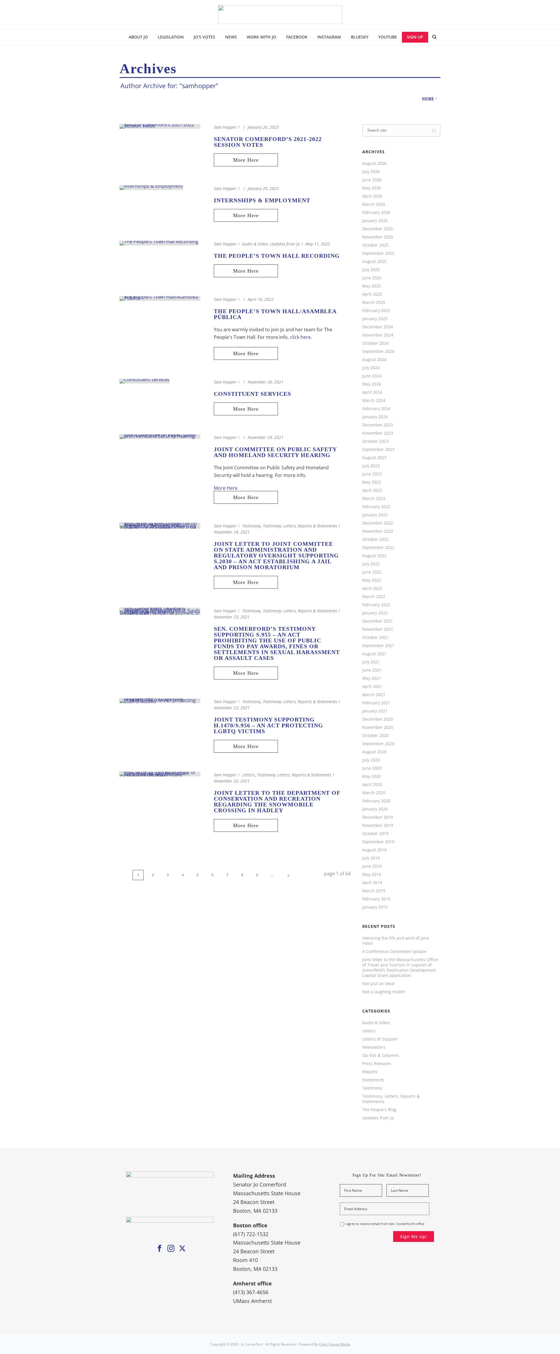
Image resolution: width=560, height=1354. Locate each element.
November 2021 (377, 629)
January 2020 (375, 809)
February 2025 (376, 310)
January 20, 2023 (263, 188)
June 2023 (372, 474)
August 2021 (374, 653)
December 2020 (377, 719)
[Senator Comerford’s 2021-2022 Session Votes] (160, 126)
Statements (373, 1080)
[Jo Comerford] (280, 14)
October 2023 (375, 441)
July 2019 (371, 858)
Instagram (329, 37)
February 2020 (376, 801)
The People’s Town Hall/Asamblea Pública (275, 314)
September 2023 (378, 449)
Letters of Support (380, 1039)
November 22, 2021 (232, 781)
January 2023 (375, 514)
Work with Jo (261, 37)
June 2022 (372, 572)
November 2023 (377, 433)
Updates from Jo (285, 244)
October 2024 (375, 343)
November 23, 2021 (232, 617)
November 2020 (377, 727)
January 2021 (375, 711)
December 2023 (377, 425)
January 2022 (375, 613)
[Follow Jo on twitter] (182, 1248)
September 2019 (378, 841)
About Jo (138, 37)
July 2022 (371, 564)
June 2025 (372, 277)
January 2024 (375, 416)
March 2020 (373, 792)
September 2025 (378, 253)
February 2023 (376, 506)
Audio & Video (255, 244)
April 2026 (372, 196)
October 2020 (375, 735)
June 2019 (372, 866)
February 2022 (376, 604)
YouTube (387, 37)
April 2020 (372, 784)
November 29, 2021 (266, 437)
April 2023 (372, 490)
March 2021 (373, 694)
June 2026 (372, 179)
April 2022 (372, 588)
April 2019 (372, 882)
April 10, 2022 (261, 299)
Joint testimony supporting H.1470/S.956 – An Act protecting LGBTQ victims (268, 725)
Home (428, 98)
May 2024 (371, 384)
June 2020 (372, 768)
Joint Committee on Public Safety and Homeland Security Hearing (275, 452)
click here (300, 337)
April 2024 (372, 392)
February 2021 (376, 702)
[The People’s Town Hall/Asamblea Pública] (160, 298)
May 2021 (371, 678)
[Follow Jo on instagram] (170, 1248)
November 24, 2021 (232, 532)
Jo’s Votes (204, 37)
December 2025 (377, 228)
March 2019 (373, 890)
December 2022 (377, 523)
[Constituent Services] (144, 380)
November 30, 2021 (266, 382)
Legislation (171, 37)
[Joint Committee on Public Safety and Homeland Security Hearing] (160, 436)
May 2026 (371, 188)
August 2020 (374, 751)
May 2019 (371, 874)
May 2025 (371, 286)
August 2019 (374, 850)
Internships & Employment (262, 200)
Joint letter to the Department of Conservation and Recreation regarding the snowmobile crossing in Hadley (277, 801)
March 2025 (373, 302)
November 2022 (377, 531)
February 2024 (376, 408)
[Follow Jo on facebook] (159, 1248)
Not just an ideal (378, 983)
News (231, 37)
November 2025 (377, 237)
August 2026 (374, 163)
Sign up (415, 37)
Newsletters (374, 1047)
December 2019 (377, 817)
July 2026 (371, 171)
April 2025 (372, 294)
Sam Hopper (225, 127)
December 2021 (377, 621)
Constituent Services (252, 394)
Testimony (251, 526)
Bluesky (359, 37)
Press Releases (376, 1063)
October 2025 (375, 245)
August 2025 (374, 261)
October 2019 (375, 833)
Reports (369, 1071)
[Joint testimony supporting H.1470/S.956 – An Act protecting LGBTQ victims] (160, 700)
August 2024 (374, 359)
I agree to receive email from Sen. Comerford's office (384, 1224)
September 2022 (378, 547)
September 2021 (378, 645)
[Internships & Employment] (151, 187)
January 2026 (375, 220)
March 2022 (373, 596)
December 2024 (377, 327)
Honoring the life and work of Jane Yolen (395, 940)
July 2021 (371, 662)
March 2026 (373, 204)
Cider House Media (334, 1344)
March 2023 (373, 498)
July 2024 (371, 367)
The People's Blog (379, 1109)
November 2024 (377, 335)
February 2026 (376, 212)
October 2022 (375, 539)
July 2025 (371, 269)
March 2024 (373, 400)
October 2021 (375, 637)
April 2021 (372, 686)
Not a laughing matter (383, 991)
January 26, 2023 (263, 127)
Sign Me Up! (413, 1236)
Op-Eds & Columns (380, 1055)
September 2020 (378, 743)
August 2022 (374, 555)
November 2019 (377, 825)
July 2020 (371, 760)
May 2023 (371, 482)
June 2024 (372, 376)
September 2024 (378, 351)
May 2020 (371, 776)
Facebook (296, 37)
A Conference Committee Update (394, 951)
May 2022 (371, 580)
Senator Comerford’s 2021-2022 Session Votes (268, 142)
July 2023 (371, 465)
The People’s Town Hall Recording (277, 255)
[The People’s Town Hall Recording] (159, 242)
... (272, 874)
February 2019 (376, 899)
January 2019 (375, 907)
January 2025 (375, 318)
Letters (248, 775)
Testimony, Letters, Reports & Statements (300, 526)
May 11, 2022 (317, 244)
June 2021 (372, 670)
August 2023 (374, 457)
